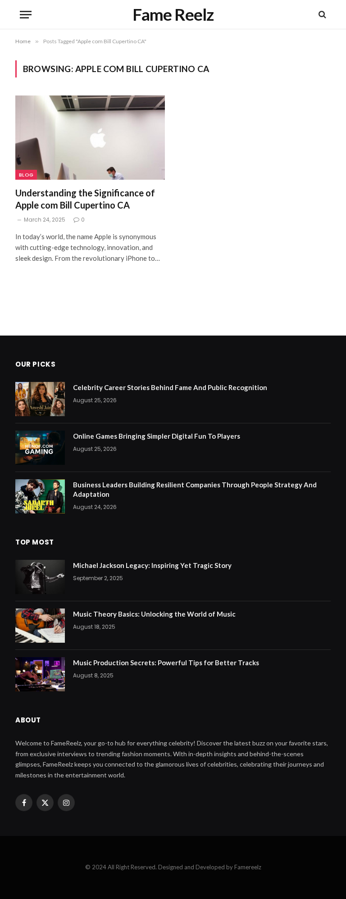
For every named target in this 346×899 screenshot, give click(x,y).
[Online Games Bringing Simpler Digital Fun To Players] (40, 448)
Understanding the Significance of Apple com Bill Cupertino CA (85, 198)
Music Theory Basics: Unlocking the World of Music (154, 614)
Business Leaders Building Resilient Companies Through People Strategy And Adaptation (195, 489)
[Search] (321, 15)
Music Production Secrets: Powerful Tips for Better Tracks (166, 662)
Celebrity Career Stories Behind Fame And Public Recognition (170, 387)
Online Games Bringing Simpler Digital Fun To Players (156, 436)
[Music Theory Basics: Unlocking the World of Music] (40, 625)
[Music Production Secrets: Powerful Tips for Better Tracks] (40, 674)
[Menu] (26, 15)
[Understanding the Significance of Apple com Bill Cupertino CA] (90, 137)
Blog (26, 174)
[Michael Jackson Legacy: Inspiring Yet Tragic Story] (40, 577)
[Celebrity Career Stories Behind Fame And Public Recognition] (40, 399)
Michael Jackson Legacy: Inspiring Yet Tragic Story (152, 565)
